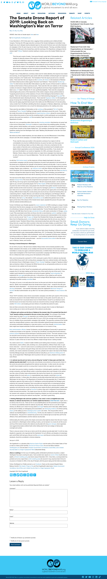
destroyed (28, 124)
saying (65, 211)
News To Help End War (16, 31)
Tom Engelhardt (15, 38)
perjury (11, 410)
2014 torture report (21, 160)
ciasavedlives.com (38, 198)
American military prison (56, 353)
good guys (40, 435)
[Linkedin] (96, 576)
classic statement (41, 205)
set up (23, 198)
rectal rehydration (56, 273)
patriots (54, 213)
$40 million (17, 304)
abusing (12, 288)
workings (40, 109)
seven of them (55, 455)
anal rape (21, 275)
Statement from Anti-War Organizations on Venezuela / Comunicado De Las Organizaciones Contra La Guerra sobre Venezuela (81, 51)
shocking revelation (44, 122)
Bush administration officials (18, 329)
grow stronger (52, 424)
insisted (30, 219)
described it (63, 170)
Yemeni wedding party (21, 457)
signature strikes (50, 98)
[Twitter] (86, 576)
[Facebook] (83, 576)
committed (29, 279)
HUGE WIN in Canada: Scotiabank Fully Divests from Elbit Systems (82, 24)
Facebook (38, 464)
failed (22, 343)
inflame (20, 51)
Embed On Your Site (87, 213)
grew (28, 375)
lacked (58, 375)
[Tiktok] (99, 576)
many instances (60, 290)
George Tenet (18, 180)
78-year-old (30, 217)
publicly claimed (14, 333)
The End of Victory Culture (36, 445)
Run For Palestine (82, 200)
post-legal (40, 406)
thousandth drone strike (48, 238)
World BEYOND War (11, 577)
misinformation (58, 324)
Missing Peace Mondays (84, 207)
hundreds (39, 80)
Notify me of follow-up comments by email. (23, 537)
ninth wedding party (34, 459)
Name (12, 509)
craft (30, 117)
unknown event (37, 168)
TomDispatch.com (26, 38)
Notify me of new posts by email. (20, 541)
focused (25, 316)
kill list (56, 109)
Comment (13, 488)
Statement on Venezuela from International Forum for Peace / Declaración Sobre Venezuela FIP (82, 74)
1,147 (17, 90)
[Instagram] (93, 576)
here (32, 34)
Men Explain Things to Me (26, 466)
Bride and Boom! (15, 132)
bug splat (59, 96)
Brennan (53, 188)
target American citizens (43, 113)
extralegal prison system (34, 410)
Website (12, 523)
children (46, 80)
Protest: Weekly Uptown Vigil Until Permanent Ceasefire (84, 193)
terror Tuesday (22, 111)
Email (12, 516)
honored (33, 389)
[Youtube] (89, 576)
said (11, 53)
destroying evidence (50, 408)
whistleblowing (32, 412)
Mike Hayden (42, 184)
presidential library (37, 211)
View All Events (76, 213)
